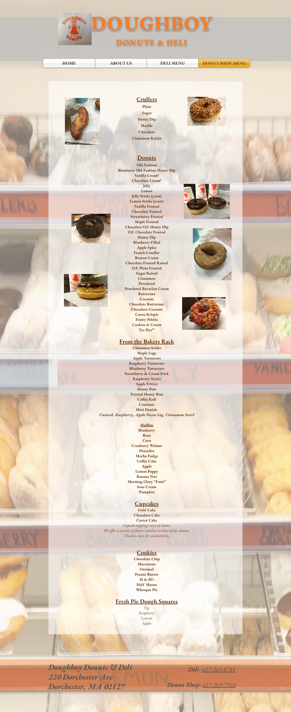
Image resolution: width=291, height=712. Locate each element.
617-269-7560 (219, 685)
